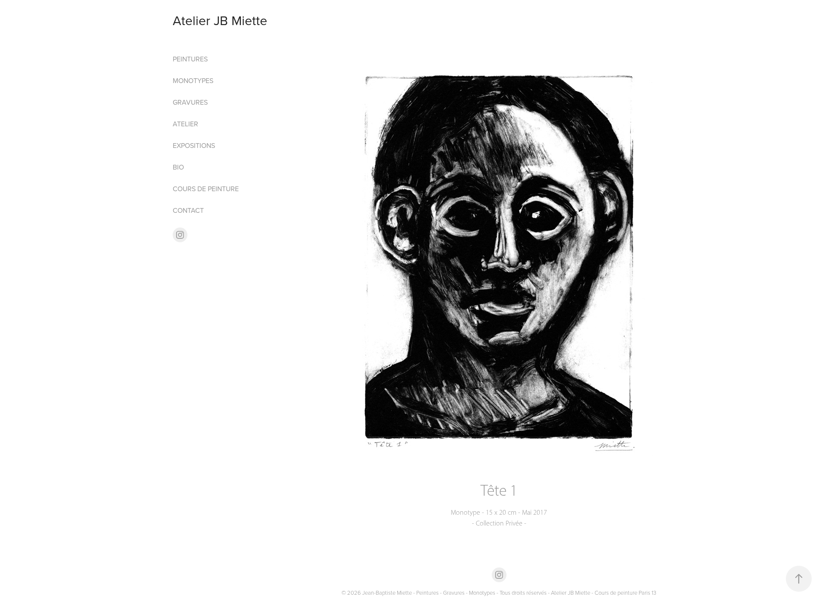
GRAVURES (190, 102)
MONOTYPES (193, 80)
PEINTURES (190, 59)
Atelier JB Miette (220, 20)
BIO (178, 167)
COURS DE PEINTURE (206, 188)
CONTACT (188, 210)
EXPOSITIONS (194, 145)
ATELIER (185, 123)
